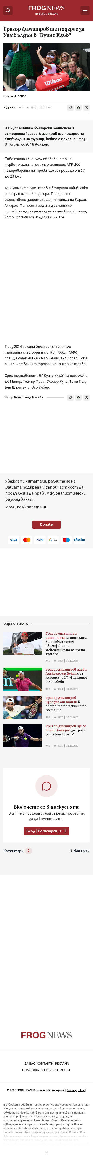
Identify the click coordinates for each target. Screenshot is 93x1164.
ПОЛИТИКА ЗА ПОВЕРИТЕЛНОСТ (46, 1070)
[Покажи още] (46, 1152)
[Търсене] (8, 10)
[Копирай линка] (70, 108)
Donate (46, 524)
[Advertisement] (46, 279)
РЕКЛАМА (62, 1063)
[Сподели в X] (86, 108)
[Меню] (85, 10)
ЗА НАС (29, 1063)
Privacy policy (76, 1090)
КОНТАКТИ (45, 1063)
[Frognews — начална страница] (46, 1035)
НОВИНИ (9, 108)
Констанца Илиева (28, 397)
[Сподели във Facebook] (78, 108)
